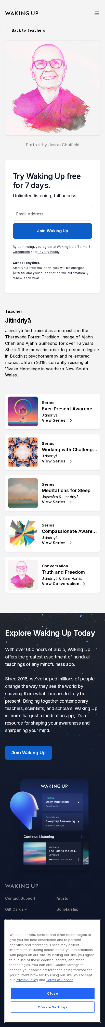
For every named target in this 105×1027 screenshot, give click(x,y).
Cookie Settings (53, 1007)
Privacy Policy (48, 252)
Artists (62, 898)
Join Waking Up (52, 230)
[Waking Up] (21, 13)
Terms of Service (59, 980)
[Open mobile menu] (97, 13)
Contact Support (20, 898)
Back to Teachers (28, 30)
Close (52, 993)
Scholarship (67, 909)
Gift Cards (14, 909)
